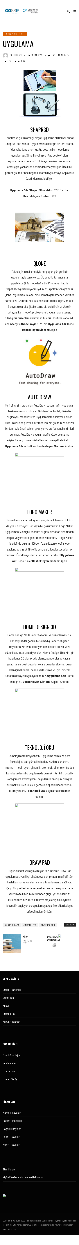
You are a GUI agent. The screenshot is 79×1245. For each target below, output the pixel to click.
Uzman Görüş (10, 1079)
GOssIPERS (9, 1013)
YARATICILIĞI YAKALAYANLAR (51, 941)
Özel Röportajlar (12, 1055)
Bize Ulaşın (9, 1169)
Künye (6, 1005)
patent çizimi (48, 925)
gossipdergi (16, 55)
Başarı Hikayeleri (12, 1128)
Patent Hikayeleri (12, 1120)
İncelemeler (9, 1063)
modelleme (30, 925)
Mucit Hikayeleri (11, 1144)
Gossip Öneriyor (14, 33)
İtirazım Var (9, 1071)
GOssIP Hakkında (12, 989)
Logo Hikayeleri (11, 1136)
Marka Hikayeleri (12, 1112)
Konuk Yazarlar (11, 1021)
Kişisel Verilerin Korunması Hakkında (23, 1177)
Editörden (8, 997)
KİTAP (27, 939)
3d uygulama (12, 925)
